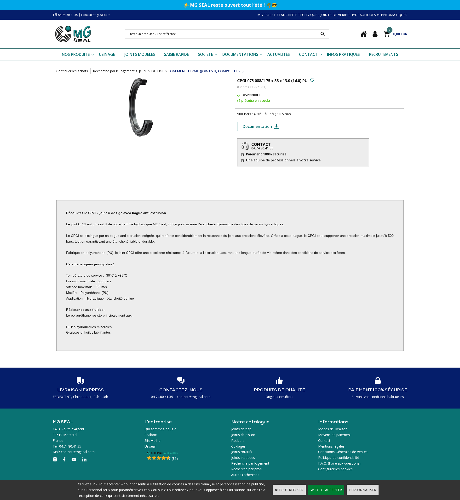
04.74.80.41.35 (262, 148)
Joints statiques (243, 457)
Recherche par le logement (114, 71)
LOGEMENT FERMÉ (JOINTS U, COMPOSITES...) (205, 71)
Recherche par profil (246, 469)
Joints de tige (241, 429)
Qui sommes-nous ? (160, 429)
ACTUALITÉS (278, 54)
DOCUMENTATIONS (240, 54)
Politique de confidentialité (338, 457)
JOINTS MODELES (139, 54)
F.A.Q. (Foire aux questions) (339, 463)
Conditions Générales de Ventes (343, 451)
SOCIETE (205, 54)
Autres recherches (245, 474)
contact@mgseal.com (95, 15)
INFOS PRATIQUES (343, 54)
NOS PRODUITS (76, 54)
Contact (324, 440)
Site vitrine (152, 440)
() (175, 458)
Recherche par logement (250, 463)
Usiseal (149, 446)
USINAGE (107, 54)
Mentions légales (331, 446)
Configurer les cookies (335, 469)
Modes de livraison (332, 429)
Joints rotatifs (241, 451)
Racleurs (237, 440)
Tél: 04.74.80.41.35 (65, 15)
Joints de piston (243, 434)
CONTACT (308, 54)
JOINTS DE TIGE (151, 71)
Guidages (238, 446)
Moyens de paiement (334, 434)
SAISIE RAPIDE (176, 54)
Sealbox (150, 434)
